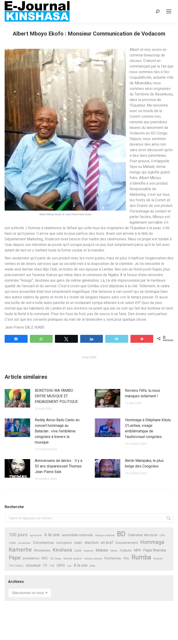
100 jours (18, 534)
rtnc (126, 558)
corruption (64, 543)
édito (92, 565)
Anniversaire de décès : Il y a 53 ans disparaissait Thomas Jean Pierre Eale (58, 466)
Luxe (77, 550)
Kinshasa (62, 550)
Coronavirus (43, 542)
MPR (137, 550)
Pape (15, 558)
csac (78, 542)
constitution (24, 543)
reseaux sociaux (93, 558)
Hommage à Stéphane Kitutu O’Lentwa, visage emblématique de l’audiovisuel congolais (148, 428)
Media (114, 550)
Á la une (80, 565)
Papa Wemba (154, 550)
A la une (52, 534)
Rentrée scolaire (73, 558)
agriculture (36, 535)
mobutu (126, 550)
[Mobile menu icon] (168, 11)
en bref (107, 542)
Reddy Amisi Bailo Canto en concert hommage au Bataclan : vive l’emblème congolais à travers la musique (57, 431)
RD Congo (55, 558)
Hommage (152, 542)
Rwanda (157, 558)
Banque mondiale (105, 535)
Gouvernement (126, 543)
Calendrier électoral (142, 535)
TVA (51, 565)
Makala (102, 550)
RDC (45, 558)
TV (45, 566)
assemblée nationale (77, 535)
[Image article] (17, 398)
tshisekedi (33, 566)
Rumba (141, 557)
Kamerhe (20, 550)
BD (121, 534)
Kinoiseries (42, 550)
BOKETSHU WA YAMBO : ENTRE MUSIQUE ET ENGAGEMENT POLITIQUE (56, 396)
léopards (88, 550)
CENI (162, 535)
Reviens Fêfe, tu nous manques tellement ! (142, 393)
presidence (31, 558)
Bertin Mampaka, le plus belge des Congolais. (144, 463)
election (92, 542)
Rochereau (113, 558)
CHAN (12, 543)
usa (69, 565)
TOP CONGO (16, 565)
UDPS (61, 566)
